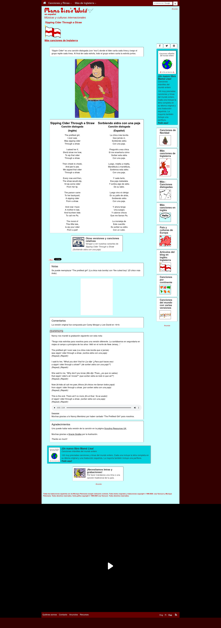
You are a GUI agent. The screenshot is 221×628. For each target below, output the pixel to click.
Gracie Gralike (75, 434)
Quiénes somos (49, 614)
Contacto (63, 614)
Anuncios (73, 614)
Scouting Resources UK (115, 428)
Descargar (55, 413)
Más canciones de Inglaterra (61, 40)
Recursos (84, 614)
